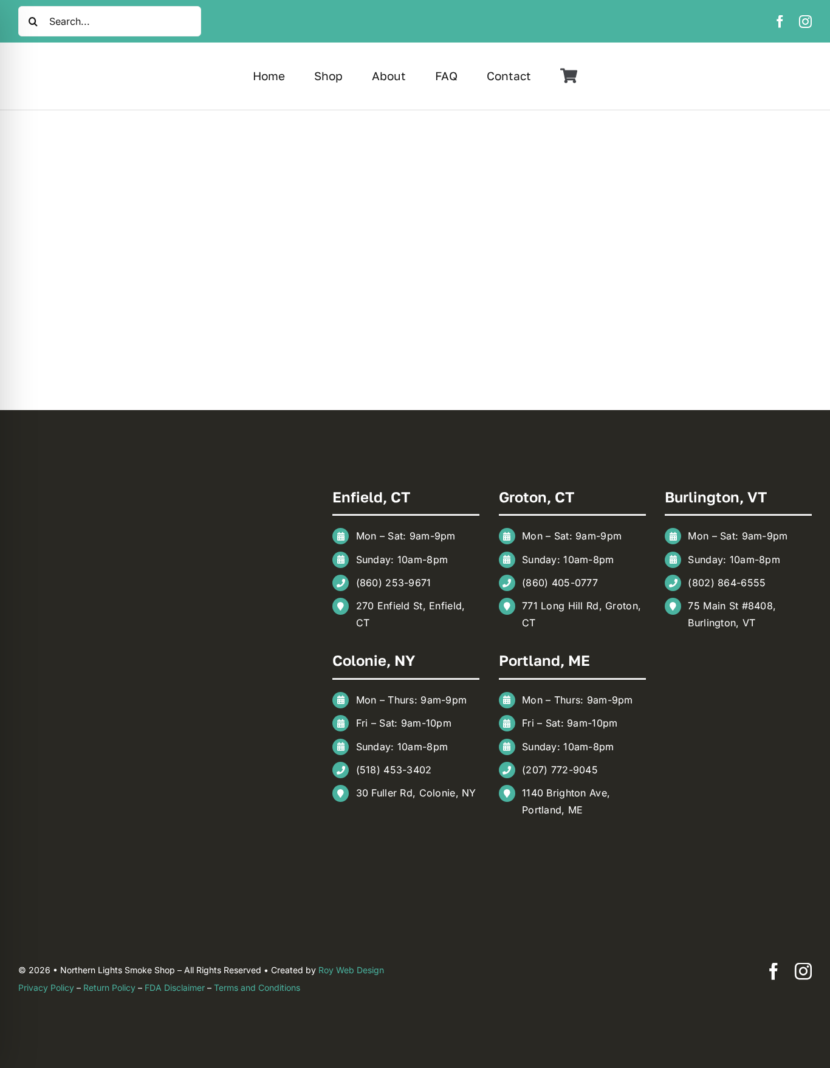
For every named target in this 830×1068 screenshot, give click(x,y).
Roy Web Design (351, 970)
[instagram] (805, 21)
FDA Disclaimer (175, 987)
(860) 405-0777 (560, 583)
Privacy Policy (46, 987)
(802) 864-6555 (727, 583)
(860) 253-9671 (393, 583)
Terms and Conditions (257, 987)
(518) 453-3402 (394, 770)
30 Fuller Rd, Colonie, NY (416, 793)
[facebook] (779, 21)
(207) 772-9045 (560, 770)
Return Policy (109, 987)
